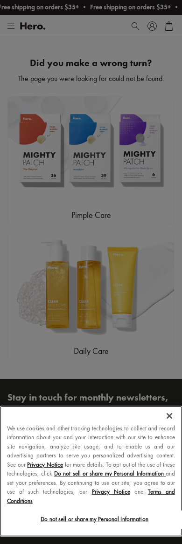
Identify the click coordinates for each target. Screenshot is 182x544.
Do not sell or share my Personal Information (94, 520)
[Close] (169, 416)
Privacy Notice (45, 465)
